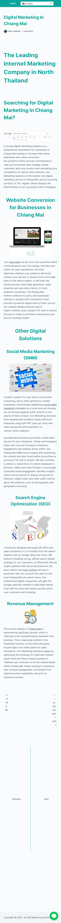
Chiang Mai (35, 628)
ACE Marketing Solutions (39, 917)
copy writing (29, 569)
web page (14, 262)
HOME (13, 3)
